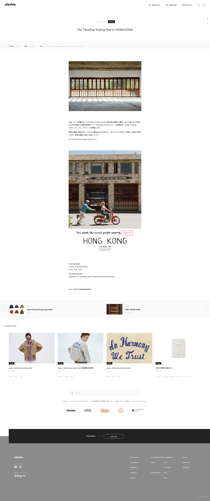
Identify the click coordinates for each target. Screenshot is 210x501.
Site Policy (186, 467)
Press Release (155, 472)
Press (165, 472)
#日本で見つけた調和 (122, 401)
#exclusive (60, 376)
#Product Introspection (139, 401)
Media (166, 478)
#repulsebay (73, 46)
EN (207, 23)
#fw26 (66, 376)
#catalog (158, 376)
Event (165, 462)
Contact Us (186, 462)
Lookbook (133, 472)
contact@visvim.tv (85, 289)
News (161, 457)
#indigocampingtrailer (62, 46)
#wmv (20, 376)
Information (167, 467)
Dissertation (134, 462)
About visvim (134, 457)
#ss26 (10, 376)
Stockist (132, 478)
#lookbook (178, 376)
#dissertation (165, 376)
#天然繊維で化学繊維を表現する (101, 401)
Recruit (185, 457)
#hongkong (48, 46)
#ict (54, 46)
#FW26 (65, 401)
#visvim (80, 46)
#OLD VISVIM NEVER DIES (79, 401)
